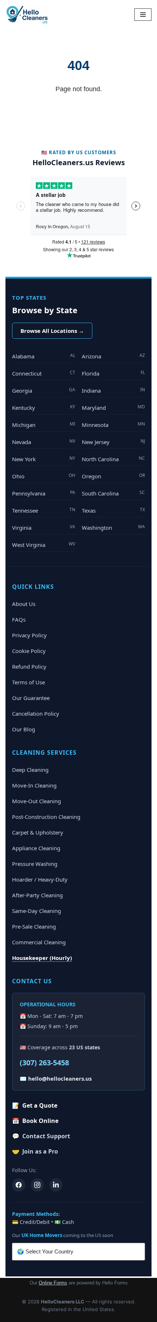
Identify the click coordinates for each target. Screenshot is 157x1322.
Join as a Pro (35, 1151)
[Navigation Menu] (143, 14)
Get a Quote (34, 1105)
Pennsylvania (43, 493)
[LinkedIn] (55, 1184)
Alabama (43, 356)
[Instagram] (37, 1184)
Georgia (43, 390)
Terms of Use (28, 682)
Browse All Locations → (52, 330)
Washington (113, 527)
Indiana (113, 390)
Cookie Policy (29, 650)
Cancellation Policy (35, 713)
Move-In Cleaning (34, 785)
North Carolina (113, 459)
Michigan (43, 424)
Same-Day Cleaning (36, 910)
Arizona (113, 356)
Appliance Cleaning (36, 848)
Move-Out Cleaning (36, 801)
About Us (23, 603)
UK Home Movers (42, 1235)
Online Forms (53, 1283)
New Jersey (113, 442)
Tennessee (43, 510)
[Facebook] (18, 1184)
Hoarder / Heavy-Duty (40, 879)
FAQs (19, 619)
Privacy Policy (29, 635)
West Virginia (43, 544)
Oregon (113, 476)
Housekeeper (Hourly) (42, 957)
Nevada (43, 442)
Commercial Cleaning (39, 942)
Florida (113, 373)
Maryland (113, 407)
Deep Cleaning (30, 769)
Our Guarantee (31, 697)
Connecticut (43, 373)
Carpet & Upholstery (37, 832)
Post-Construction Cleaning (46, 816)
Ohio (43, 476)
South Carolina (113, 493)
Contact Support (41, 1136)
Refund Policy (29, 666)
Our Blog (23, 729)
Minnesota (113, 424)
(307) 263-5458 (44, 1063)
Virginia (43, 527)
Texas (113, 510)
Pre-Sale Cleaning (34, 926)
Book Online (35, 1121)
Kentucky (43, 407)
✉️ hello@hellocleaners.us (56, 1078)
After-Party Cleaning (37, 895)
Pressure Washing (34, 863)
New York (43, 459)
